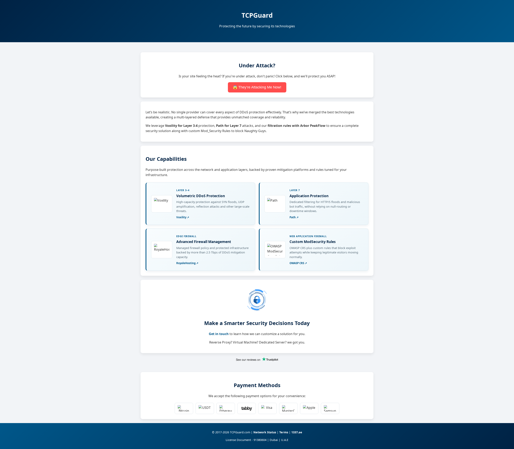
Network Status (264, 432)
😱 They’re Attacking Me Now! (257, 87)
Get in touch (219, 334)
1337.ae (296, 432)
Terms (283, 432)
